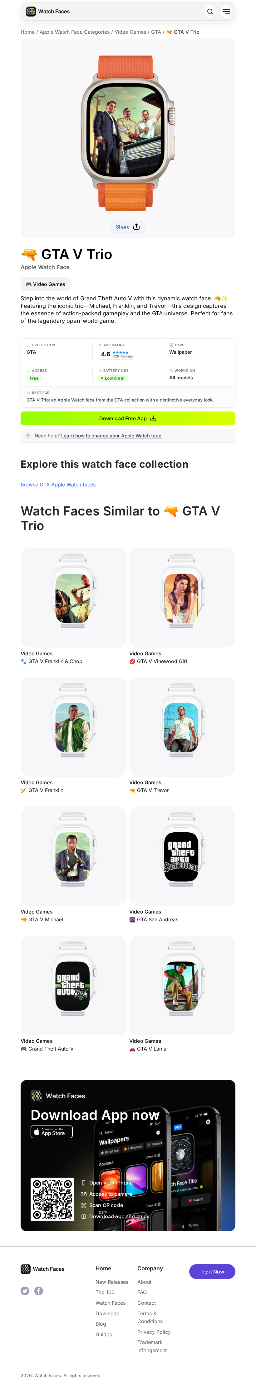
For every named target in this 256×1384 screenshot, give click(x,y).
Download (108, 1313)
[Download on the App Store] (52, 1131)
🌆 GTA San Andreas (153, 919)
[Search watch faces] (210, 11)
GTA (156, 32)
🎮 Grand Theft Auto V (47, 1049)
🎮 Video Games (45, 284)
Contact (146, 1303)
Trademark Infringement (152, 1346)
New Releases (112, 1282)
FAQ (142, 1292)
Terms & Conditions (150, 1317)
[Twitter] (25, 1291)
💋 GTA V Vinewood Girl (158, 661)
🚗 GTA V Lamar (148, 1049)
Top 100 (105, 1292)
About (144, 1282)
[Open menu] (226, 11)
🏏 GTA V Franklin (42, 790)
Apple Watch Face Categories (75, 32)
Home (28, 32)
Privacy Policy (154, 1332)
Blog (101, 1324)
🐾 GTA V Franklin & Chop (51, 661)
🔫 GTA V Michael (42, 919)
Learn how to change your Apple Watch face (111, 436)
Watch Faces (111, 1303)
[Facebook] (38, 1291)
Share (123, 227)
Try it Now (212, 1271)
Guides (104, 1334)
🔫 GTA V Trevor (149, 790)
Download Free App (123, 418)
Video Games (130, 32)
